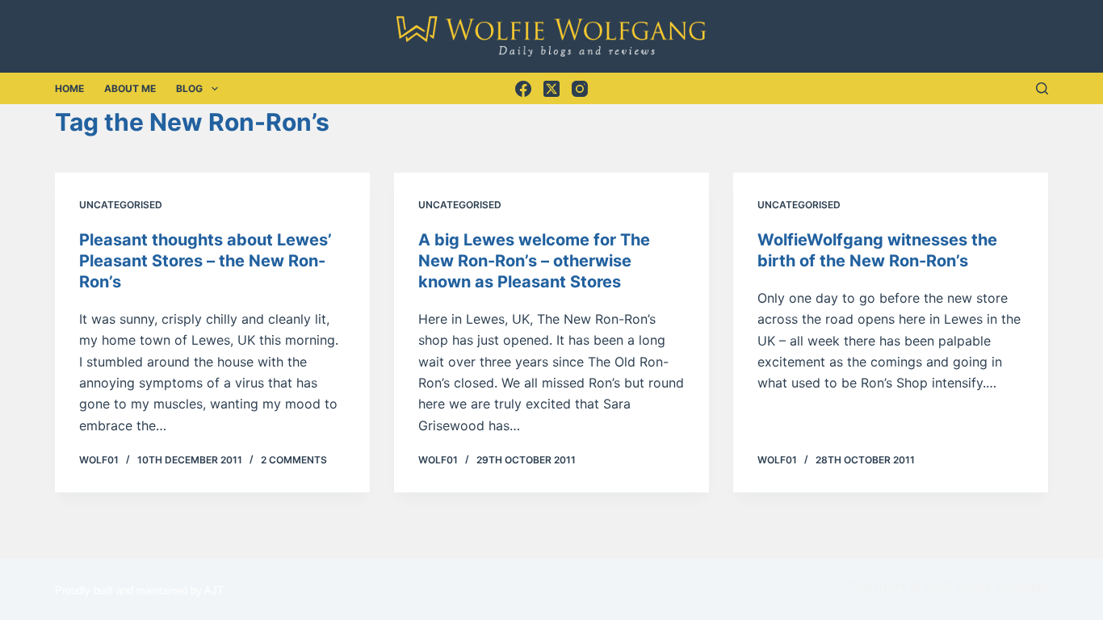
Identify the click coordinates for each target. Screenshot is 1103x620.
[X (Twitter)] (551, 89)
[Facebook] (523, 89)
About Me (130, 88)
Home (69, 88)
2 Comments (294, 460)
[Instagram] (580, 89)
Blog (189, 88)
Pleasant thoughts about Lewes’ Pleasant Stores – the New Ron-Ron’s (205, 260)
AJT (214, 590)
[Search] (1042, 88)
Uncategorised (120, 205)
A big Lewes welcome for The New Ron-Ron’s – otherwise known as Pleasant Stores (534, 260)
